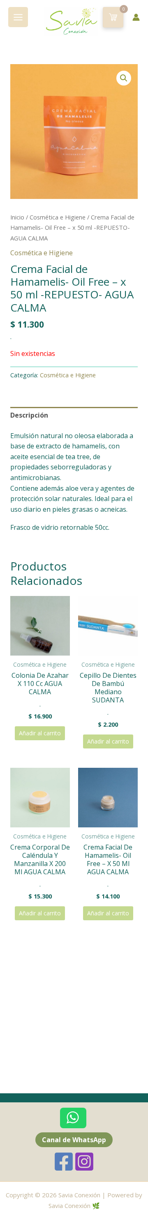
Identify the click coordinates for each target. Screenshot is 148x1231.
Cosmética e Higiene (58, 217)
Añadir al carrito (40, 733)
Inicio (17, 217)
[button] (123, 78)
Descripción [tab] (29, 415)
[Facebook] (63, 1161)
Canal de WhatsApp (74, 1139)
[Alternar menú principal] (18, 17)
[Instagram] (84, 1161)
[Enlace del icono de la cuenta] (136, 17)
